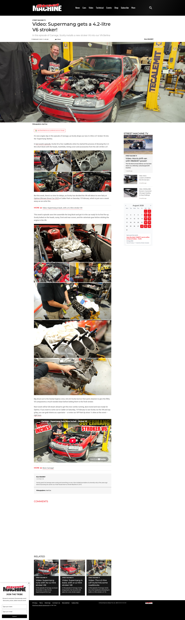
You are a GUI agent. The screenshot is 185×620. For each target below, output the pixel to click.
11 (130, 218)
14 (142, 218)
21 (142, 222)
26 (134, 226)
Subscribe (125, 7)
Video (91, 7)
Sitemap (48, 603)
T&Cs (41, 603)
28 (142, 226)
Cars (84, 7)
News (77, 7)
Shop (116, 7)
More (133, 7)
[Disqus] (72, 528)
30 (149, 226)
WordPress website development (40, 605)
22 (145, 222)
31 (127, 230)
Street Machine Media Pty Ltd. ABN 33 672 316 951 (113, 603)
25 (130, 226)
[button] (52, 160)
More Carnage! (48, 468)
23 (149, 222)
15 (145, 218)
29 (145, 226)
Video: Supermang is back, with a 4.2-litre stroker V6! (62, 208)
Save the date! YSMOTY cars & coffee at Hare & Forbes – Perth (138, 238)
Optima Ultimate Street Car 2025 (46, 198)
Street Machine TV (39, 20)
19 (134, 222)
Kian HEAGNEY (40, 477)
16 (149, 218)
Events (109, 7)
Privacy (35, 603)
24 (127, 226)
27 (138, 226)
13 (138, 218)
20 (138, 222)
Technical (100, 7)
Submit (14, 616)
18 (130, 222)
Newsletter (66, 603)
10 (127, 218)
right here (37, 415)
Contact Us (56, 603)
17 (127, 222)
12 (134, 218)
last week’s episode (43, 144)
